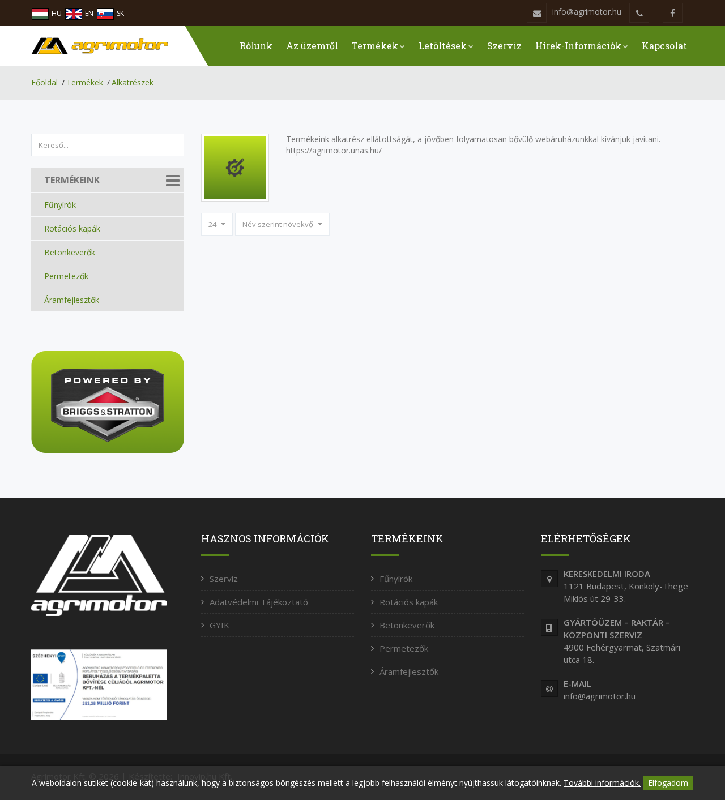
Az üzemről (312, 46)
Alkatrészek (132, 82)
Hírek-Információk (578, 46)
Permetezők (66, 276)
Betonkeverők (69, 252)
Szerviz (504, 46)
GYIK (219, 625)
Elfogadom (668, 782)
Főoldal (44, 82)
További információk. (602, 782)
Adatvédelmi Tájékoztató (259, 602)
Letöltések (443, 46)
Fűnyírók (60, 204)
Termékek (375, 46)
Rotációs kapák (72, 228)
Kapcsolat (664, 46)
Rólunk (256, 46)
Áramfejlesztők (71, 299)
